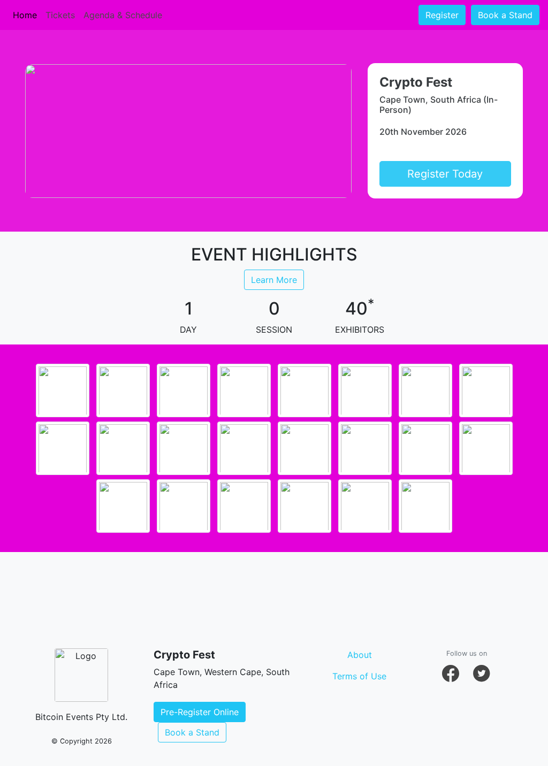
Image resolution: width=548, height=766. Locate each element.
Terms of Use (359, 676)
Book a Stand (505, 15)
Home (25, 15)
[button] (451, 673)
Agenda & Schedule (122, 15)
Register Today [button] (445, 173)
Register (442, 15)
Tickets (60, 15)
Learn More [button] (274, 279)
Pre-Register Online (200, 712)
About (359, 654)
